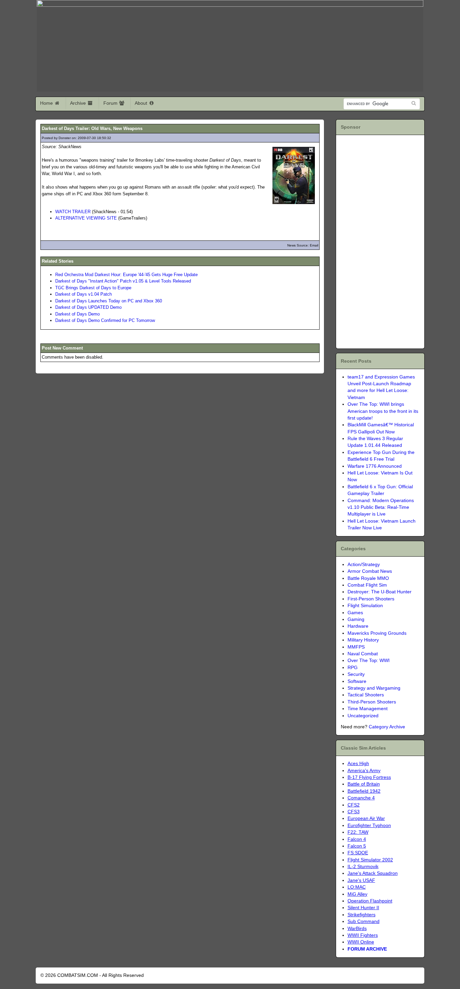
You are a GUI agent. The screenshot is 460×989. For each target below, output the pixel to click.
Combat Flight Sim (367, 585)
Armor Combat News (370, 571)
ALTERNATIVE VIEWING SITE (86, 218)
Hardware (358, 626)
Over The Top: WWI (369, 660)
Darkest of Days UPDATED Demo (88, 307)
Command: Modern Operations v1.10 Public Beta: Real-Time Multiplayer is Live (381, 507)
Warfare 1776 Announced (375, 466)
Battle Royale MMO (368, 578)
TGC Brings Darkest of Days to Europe (93, 287)
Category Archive (387, 726)
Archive (78, 103)
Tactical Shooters (366, 694)
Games (355, 612)
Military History (363, 639)
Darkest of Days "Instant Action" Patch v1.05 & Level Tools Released (123, 281)
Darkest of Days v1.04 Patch (83, 294)
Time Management (368, 708)
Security (356, 674)
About (142, 103)
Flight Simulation (365, 605)
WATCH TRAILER (73, 211)
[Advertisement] (379, 241)
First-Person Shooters (371, 598)
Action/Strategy (364, 564)
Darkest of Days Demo (77, 314)
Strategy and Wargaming (374, 688)
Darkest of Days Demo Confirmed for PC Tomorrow (105, 320)
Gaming (356, 619)
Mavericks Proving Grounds (377, 633)
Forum (111, 103)
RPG (353, 667)
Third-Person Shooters (372, 701)
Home (47, 103)
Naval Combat (363, 653)
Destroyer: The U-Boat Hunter (380, 591)
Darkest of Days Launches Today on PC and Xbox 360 (108, 300)
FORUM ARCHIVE (367, 949)
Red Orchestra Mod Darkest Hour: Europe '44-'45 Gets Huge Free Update (126, 274)
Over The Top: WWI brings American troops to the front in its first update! (383, 411)
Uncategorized (363, 715)
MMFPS (356, 647)
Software (357, 681)
